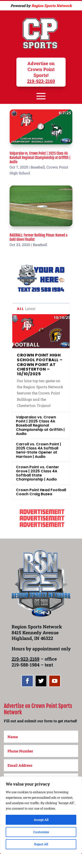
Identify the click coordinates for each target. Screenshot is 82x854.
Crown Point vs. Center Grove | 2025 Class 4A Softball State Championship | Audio (37, 473)
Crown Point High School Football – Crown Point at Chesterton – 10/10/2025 (40, 364)
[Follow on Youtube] (55, 681)
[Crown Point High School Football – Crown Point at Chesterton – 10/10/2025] (41, 331)
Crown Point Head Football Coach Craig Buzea (41, 492)
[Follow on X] (41, 681)
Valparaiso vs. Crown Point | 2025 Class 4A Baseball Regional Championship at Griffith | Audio (40, 157)
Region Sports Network (51, 5)
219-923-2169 (41, 81)
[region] (41, 815)
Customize (41, 832)
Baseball (38, 167)
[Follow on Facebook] (27, 681)
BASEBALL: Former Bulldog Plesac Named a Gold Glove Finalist (38, 237)
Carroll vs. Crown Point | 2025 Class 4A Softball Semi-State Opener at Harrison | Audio (38, 450)
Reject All (41, 844)
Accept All (41, 819)
